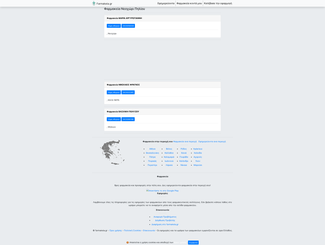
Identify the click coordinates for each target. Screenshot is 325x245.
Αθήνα (152, 149)
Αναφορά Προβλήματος (165, 216)
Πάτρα (152, 157)
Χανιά (183, 153)
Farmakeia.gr (104, 3)
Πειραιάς (152, 161)
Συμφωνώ (193, 242)
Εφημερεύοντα (166, 3)
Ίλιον (198, 161)
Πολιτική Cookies (132, 230)
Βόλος (169, 149)
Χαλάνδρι (183, 161)
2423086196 (128, 119)
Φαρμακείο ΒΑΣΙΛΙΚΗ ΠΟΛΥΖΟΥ (123, 111)
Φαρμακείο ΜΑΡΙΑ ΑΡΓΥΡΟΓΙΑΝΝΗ (124, 18)
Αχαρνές (198, 157)
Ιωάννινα (169, 161)
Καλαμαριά (169, 157)
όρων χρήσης (180, 242)
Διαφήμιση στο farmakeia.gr (165, 224)
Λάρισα (169, 165)
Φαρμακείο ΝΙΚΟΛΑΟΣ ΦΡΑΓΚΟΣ (123, 84)
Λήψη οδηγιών (114, 26)
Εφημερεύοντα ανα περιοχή (212, 141)
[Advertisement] (162, 59)
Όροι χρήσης (116, 230)
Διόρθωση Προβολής (165, 220)
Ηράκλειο (197, 149)
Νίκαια (184, 165)
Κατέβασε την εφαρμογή (218, 3)
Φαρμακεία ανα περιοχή (185, 141)
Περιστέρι (152, 165)
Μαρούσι (198, 165)
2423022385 (128, 92)
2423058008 (128, 26)
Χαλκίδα (198, 153)
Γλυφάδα (184, 157)
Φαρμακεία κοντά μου (189, 3)
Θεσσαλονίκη (152, 153)
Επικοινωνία (149, 230)
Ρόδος (184, 149)
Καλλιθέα (169, 153)
